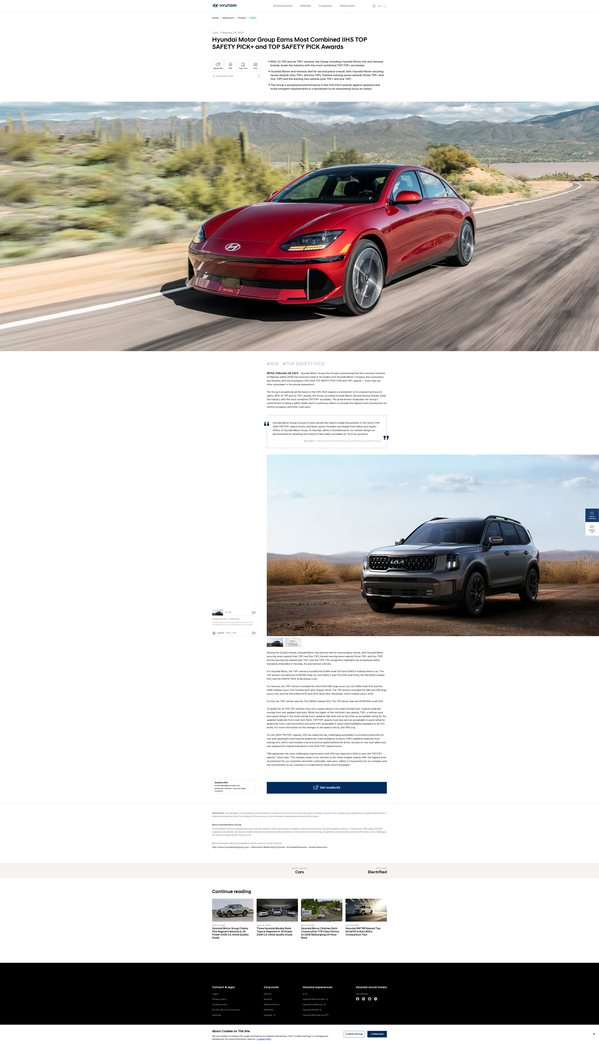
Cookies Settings (354, 1034)
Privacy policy (219, 999)
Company (325, 6)
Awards (268, 999)
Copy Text (243, 68)
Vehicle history (271, 1004)
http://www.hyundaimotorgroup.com (230, 847)
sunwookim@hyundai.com (227, 785)
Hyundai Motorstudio (314, 999)
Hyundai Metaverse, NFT (316, 1015)
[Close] (594, 1034)
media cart (254, 612)
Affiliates (269, 1009)
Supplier (268, 1015)
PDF (230, 68)
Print (255, 68)
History (267, 994)
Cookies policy (220, 1004)
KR (379, 6)
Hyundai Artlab (311, 1009)
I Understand (377, 1034)
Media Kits (218, 68)
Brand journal (283, 6)
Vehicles (305, 6)
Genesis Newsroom (318, 847)
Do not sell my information (226, 1009)
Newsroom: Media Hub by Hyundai (268, 847)
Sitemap (216, 1015)
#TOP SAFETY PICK (303, 364)
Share (259, 76)
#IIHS (273, 364)
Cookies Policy (264, 1039)
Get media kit (330, 788)
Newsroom (347, 6)
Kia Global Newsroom (297, 847)
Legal (215, 994)
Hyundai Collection (313, 1004)
